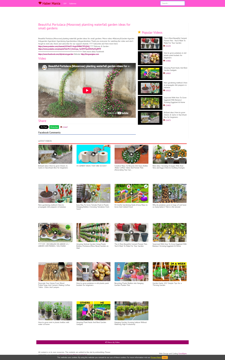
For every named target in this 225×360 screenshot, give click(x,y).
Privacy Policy (156, 357)
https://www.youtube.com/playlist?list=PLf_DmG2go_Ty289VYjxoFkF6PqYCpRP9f (69, 49)
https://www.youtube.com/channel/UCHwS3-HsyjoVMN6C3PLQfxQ (64, 46)
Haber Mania (51, 3)
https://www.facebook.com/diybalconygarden (55, 54)
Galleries (72, 3)
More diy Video (113, 342)
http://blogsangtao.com (90, 54)
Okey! (165, 357)
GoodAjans (182, 353)
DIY (65, 3)
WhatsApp (54, 127)
